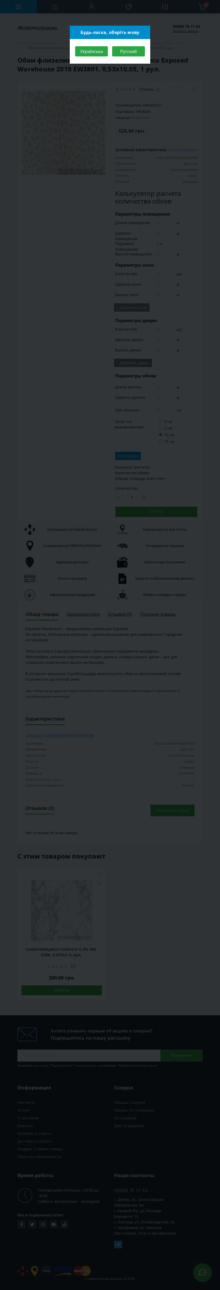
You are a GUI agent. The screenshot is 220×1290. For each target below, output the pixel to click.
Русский (128, 51)
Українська (91, 51)
